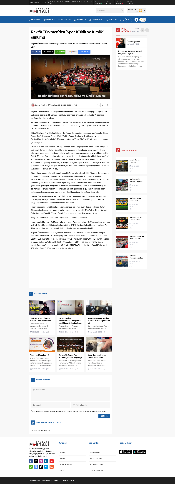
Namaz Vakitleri (96, 458)
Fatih (132, 42)
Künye (62, 453)
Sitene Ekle (64, 470)
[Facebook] (31, 461)
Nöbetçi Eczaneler (96, 464)
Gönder (62, 52)
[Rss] (52, 467)
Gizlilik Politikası (66, 464)
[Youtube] (52, 461)
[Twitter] (36, 461)
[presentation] (142, 30)
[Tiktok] (41, 467)
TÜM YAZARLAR (135, 30)
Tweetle (50, 52)
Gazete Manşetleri (96, 470)
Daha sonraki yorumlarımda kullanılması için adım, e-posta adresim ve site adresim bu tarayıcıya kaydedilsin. (69, 411)
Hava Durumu (95, 453)
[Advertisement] (70, 269)
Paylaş (38, 52)
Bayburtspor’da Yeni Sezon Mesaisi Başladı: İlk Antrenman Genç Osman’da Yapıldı (71, 2)
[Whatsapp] (31, 467)
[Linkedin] (46, 461)
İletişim (62, 458)
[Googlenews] (36, 467)
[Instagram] (41, 461)
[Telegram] (46, 467)
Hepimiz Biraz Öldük (126, 51)
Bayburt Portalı (40, 105)
